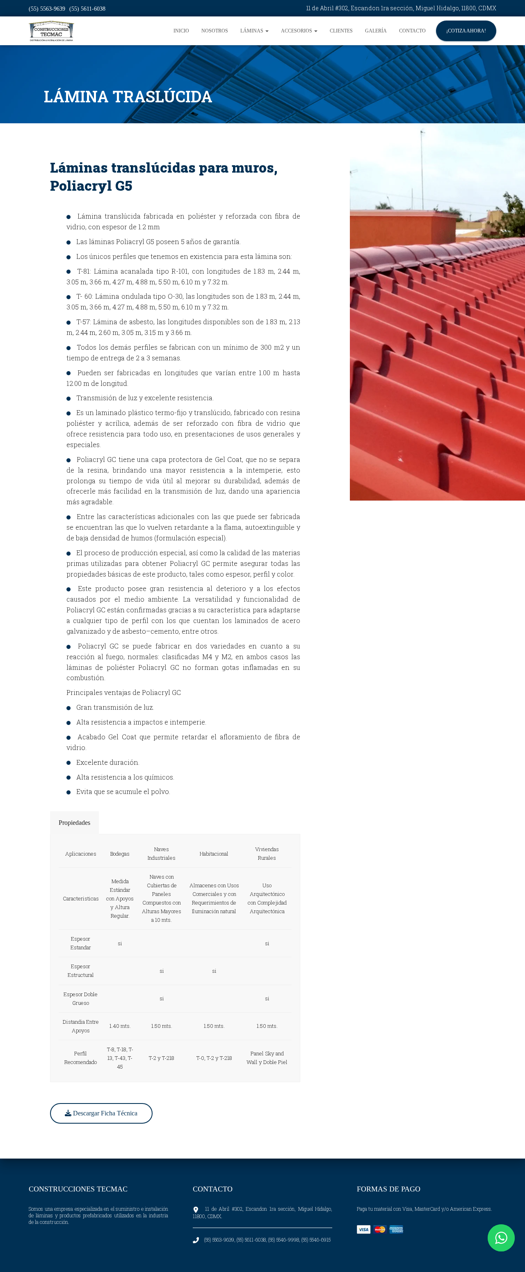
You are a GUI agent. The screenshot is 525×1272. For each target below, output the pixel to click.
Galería (376, 31)
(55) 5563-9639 (47, 9)
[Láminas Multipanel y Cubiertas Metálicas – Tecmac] (51, 31)
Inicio (181, 31)
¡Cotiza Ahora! (466, 31)
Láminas (252, 31)
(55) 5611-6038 (87, 9)
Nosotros (214, 31)
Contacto (412, 31)
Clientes (341, 31)
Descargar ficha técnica (104, 1113)
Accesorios (297, 31)
